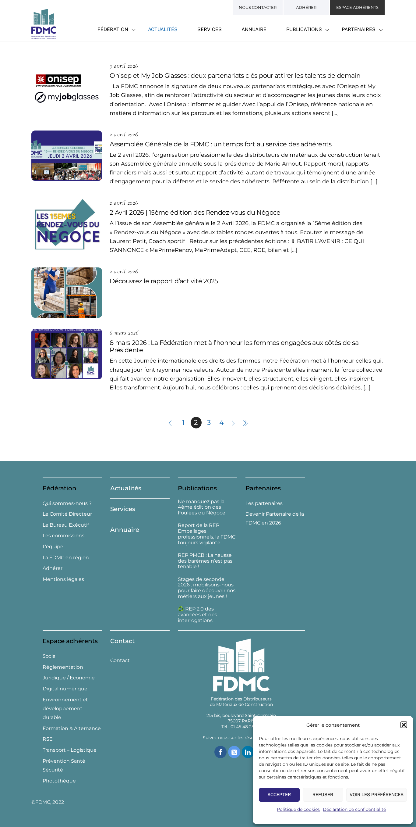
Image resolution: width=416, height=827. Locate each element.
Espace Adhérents (357, 7)
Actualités (163, 29)
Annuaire (253, 29)
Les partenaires (264, 503)
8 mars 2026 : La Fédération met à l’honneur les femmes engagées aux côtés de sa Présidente (234, 346)
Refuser (322, 794)
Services (209, 29)
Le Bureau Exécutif (66, 525)
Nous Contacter (258, 7)
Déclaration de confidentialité (354, 809)
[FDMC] (43, 36)
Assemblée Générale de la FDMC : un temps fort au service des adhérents (221, 144)
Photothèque (59, 781)
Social (50, 656)
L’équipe (53, 547)
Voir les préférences (377, 794)
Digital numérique (65, 689)
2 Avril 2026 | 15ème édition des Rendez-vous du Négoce (195, 212)
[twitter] (234, 752)
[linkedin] (248, 752)
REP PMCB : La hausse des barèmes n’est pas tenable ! (205, 561)
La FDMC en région (66, 557)
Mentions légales (63, 579)
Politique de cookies (298, 809)
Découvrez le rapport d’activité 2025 (164, 281)
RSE (48, 739)
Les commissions (63, 536)
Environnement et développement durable (65, 709)
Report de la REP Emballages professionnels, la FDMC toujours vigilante (206, 534)
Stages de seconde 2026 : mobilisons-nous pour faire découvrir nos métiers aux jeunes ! (206, 588)
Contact (122, 641)
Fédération (112, 29)
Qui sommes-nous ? (67, 503)
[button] (404, 725)
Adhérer (306, 7)
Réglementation (63, 667)
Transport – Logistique (70, 750)
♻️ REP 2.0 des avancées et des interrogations (197, 614)
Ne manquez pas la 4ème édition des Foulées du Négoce (201, 507)
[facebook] (220, 752)
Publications (304, 29)
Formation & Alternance (72, 728)
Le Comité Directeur (67, 514)
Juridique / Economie (69, 678)
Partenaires (358, 29)
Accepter (279, 794)
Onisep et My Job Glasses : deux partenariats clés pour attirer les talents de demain (235, 75)
